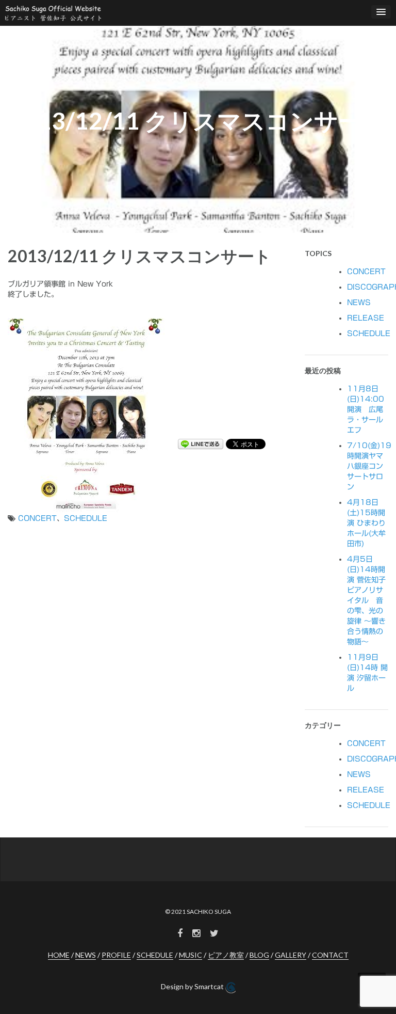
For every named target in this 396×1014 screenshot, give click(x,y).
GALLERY (290, 954)
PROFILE (116, 954)
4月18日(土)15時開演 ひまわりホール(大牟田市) (366, 523)
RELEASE (365, 318)
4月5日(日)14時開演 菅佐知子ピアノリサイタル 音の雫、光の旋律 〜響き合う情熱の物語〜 (366, 600)
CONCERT (37, 518)
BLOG (259, 954)
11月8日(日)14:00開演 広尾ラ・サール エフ (365, 409)
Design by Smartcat (193, 986)
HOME (59, 954)
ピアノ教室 (226, 954)
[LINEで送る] (200, 443)
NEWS (359, 302)
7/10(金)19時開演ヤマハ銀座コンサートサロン (369, 466)
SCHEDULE (85, 518)
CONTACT (330, 954)
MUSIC (190, 954)
